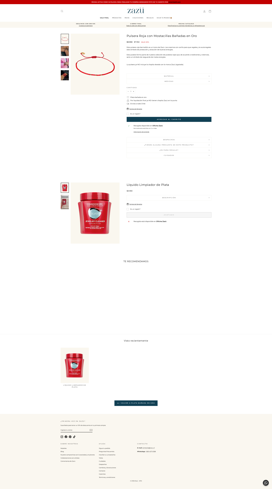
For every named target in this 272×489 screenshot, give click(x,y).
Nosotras (64, 448)
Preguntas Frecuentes (106, 451)
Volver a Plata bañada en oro (137, 403)
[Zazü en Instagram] (62, 437)
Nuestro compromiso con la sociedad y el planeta (78, 455)
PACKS (127, 18)
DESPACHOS (169, 139)
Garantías (102, 474)
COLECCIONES (137, 18)
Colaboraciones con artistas (70, 458)
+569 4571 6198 (151, 451)
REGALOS (150, 18)
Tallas (101, 458)
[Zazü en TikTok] (74, 437)
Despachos (103, 464)
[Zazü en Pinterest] (70, 437)
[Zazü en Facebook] (66, 437)
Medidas (169, 81)
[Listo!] (91, 430)
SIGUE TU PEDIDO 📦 (164, 18)
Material (169, 76)
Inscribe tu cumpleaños (107, 455)
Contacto (102, 471)
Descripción (169, 197)
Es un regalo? (135, 114)
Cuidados (169, 155)
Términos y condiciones (107, 477)
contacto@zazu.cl (148, 448)
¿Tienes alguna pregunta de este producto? (169, 145)
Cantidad (132, 87)
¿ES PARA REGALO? (169, 150)
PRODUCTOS (116, 18)
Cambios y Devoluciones (107, 467)
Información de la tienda (141, 132)
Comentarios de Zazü (68, 461)
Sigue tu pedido (104, 448)
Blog (62, 451)
